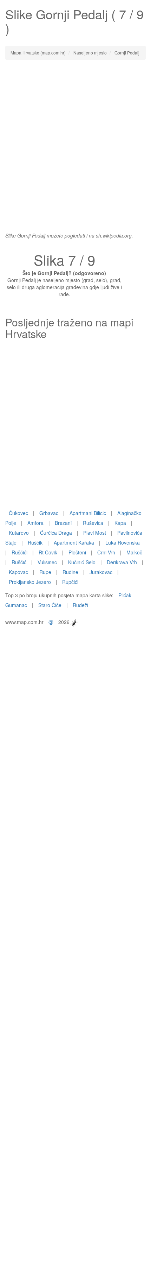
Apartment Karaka (74, 542)
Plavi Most (94, 532)
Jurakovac (101, 571)
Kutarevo (19, 532)
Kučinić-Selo (82, 562)
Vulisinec (47, 562)
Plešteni (77, 552)
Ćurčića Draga (56, 532)
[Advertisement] (75, 142)
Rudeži (80, 605)
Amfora (35, 522)
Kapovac (18, 571)
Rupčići (70, 581)
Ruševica (93, 522)
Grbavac (48, 512)
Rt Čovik (48, 552)
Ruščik (35, 542)
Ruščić (19, 562)
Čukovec (18, 512)
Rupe (45, 571)
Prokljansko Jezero (30, 581)
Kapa (120, 522)
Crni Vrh (106, 552)
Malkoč (134, 552)
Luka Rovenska (122, 542)
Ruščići (19, 552)
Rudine (70, 571)
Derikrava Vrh (122, 562)
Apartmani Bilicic (88, 512)
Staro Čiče (49, 605)
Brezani (63, 522)
